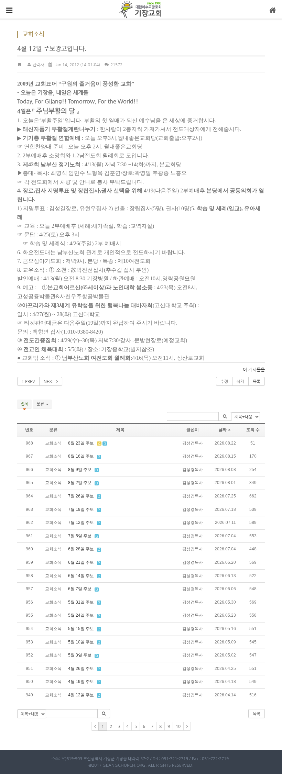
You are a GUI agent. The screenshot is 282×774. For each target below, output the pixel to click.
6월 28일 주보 (81, 549)
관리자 (38, 64)
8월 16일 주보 (81, 456)
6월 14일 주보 (81, 575)
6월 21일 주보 (81, 562)
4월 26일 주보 (81, 668)
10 (178, 726)
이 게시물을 (254, 369)
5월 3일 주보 (79, 655)
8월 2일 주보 (79, 482)
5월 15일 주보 (81, 628)
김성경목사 (192, 443)
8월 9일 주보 (79, 469)
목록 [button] (256, 713)
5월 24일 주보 (81, 615)
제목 (120, 429)
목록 (256, 381)
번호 (29, 429)
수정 (224, 381)
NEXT (50, 381)
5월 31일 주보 (81, 602)
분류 (41, 403)
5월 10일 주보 (81, 642)
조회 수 (253, 429)
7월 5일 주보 (79, 536)
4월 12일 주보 (81, 695)
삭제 (240, 381)
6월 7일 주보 (79, 588)
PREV (29, 381)
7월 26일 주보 (81, 496)
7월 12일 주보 (81, 522)
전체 (24, 403)
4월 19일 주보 (81, 681)
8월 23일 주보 (81, 443)
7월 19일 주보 (81, 509)
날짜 (222, 429)
